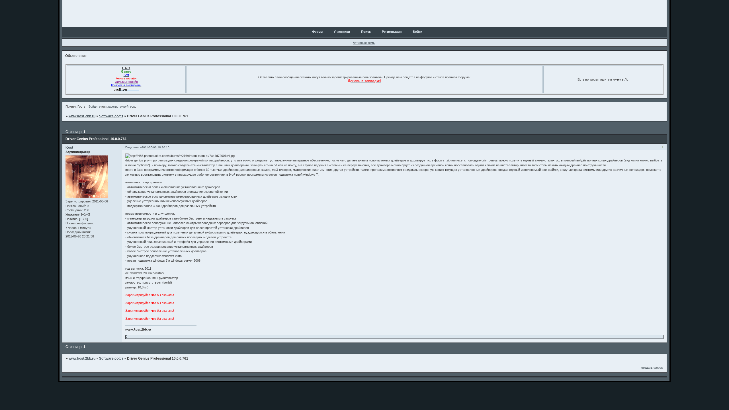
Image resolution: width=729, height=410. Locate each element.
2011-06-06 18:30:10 (155, 147)
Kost (69, 147)
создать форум (652, 367)
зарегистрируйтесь (121, 106)
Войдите (95, 106)
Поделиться (133, 147)
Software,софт (111, 116)
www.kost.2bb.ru (82, 116)
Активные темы (364, 42)
